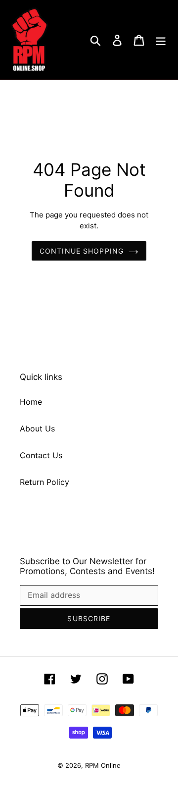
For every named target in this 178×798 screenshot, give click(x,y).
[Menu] (161, 40)
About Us (37, 428)
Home (31, 402)
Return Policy (44, 482)
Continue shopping (82, 251)
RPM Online (103, 765)
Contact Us (41, 455)
